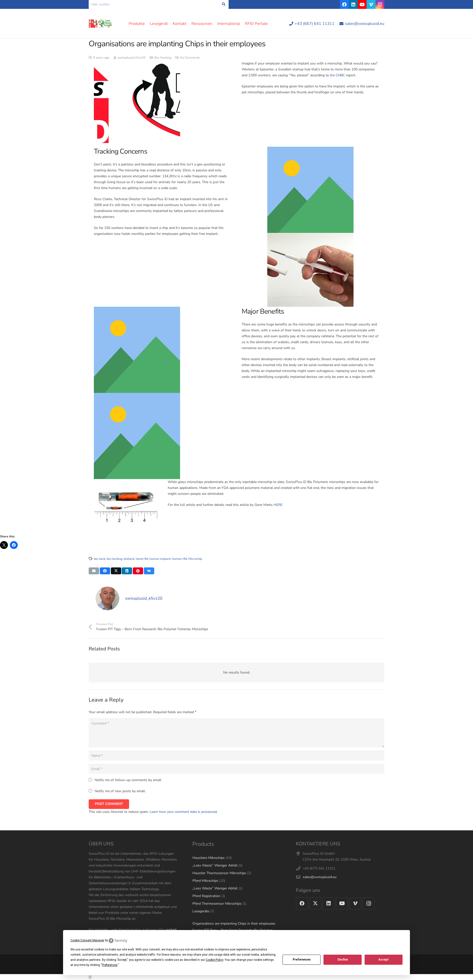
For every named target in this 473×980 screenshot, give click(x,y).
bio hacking (114, 559)
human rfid (179, 559)
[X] (315, 903)
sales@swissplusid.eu (320, 877)
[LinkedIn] (353, 4)
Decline (343, 959)
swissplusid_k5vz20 (132, 57)
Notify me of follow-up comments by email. (128, 780)
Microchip (195, 559)
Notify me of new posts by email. (120, 791)
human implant (160, 559)
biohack (129, 559)
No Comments (190, 57)
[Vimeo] (371, 4)
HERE (278, 504)
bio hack (99, 559)
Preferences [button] (110, 965)
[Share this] (105, 570)
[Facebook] (344, 4)
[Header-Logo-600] (100, 23)
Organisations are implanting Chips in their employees (233, 923)
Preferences (302, 959)
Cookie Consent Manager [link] (87, 940)
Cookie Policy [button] (214, 960)
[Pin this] (138, 570)
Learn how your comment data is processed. (184, 811)
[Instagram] (379, 4)
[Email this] (94, 570)
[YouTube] (362, 4)
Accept (383, 959)
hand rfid (142, 559)
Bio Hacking (162, 57)
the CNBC (337, 75)
